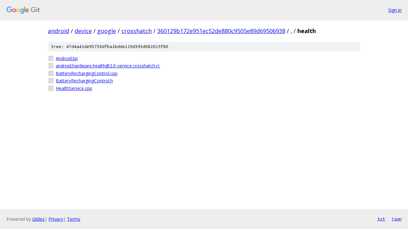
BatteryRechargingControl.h (84, 81)
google (106, 31)
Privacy (55, 219)
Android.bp (67, 58)
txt (381, 219)
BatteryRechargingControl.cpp (87, 73)
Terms (73, 219)
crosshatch (136, 31)
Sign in (395, 10)
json (396, 219)
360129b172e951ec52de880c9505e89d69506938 (221, 31)
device (83, 31)
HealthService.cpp (74, 88)
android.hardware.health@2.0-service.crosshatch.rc (108, 66)
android (58, 31)
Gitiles (38, 219)
